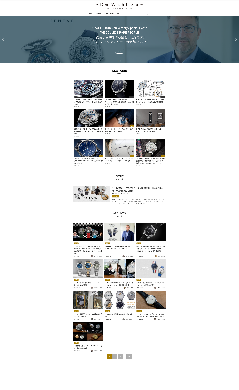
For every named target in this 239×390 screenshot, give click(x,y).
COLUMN (120, 14)
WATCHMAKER (109, 14)
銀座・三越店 (161, 256)
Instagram (147, 14)
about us (129, 14)
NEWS (91, 14)
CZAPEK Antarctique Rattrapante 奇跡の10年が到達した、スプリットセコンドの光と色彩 (119, 39)
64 (129, 356)
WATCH (98, 14)
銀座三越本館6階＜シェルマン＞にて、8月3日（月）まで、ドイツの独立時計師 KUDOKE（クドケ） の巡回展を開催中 (150, 249)
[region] (119, 39)
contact (138, 14)
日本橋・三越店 (98, 256)
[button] (119, 39)
